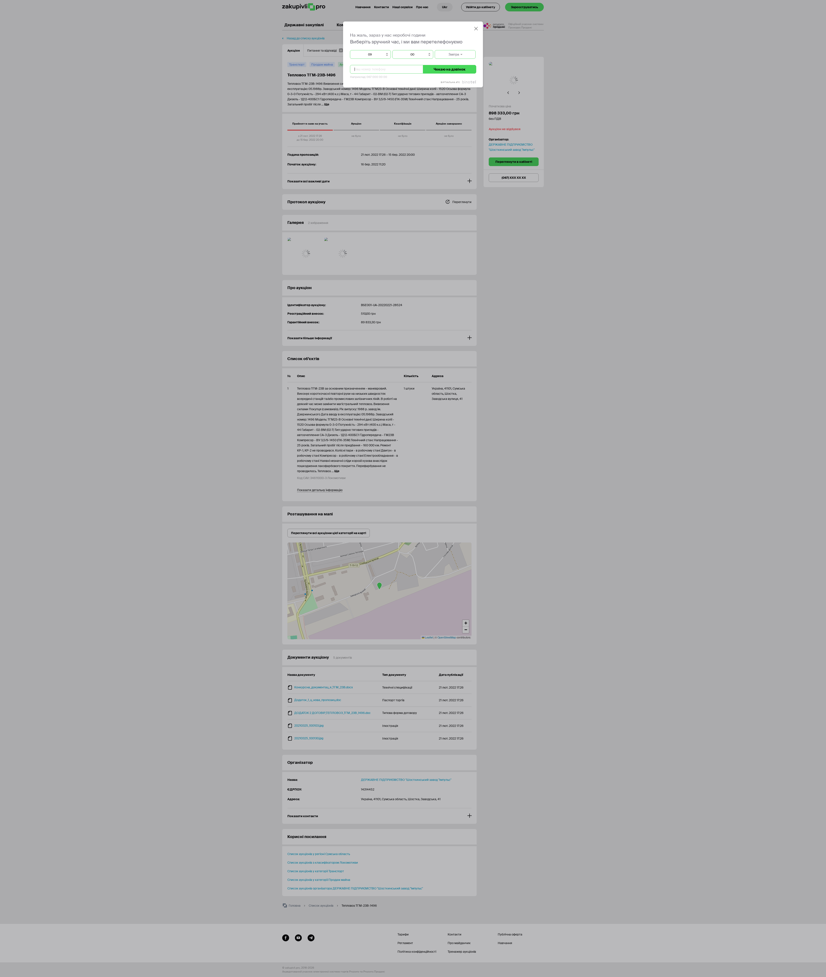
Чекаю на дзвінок (449, 69)
